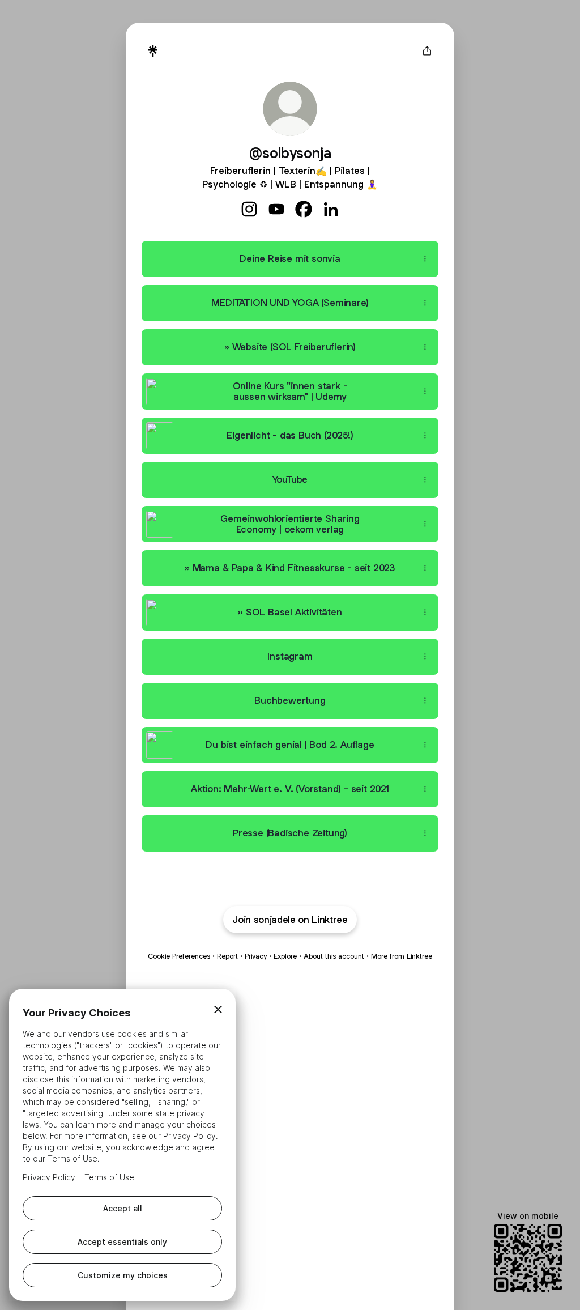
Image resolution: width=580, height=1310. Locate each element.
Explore (285, 956)
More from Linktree (401, 956)
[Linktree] (153, 51)
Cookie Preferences (179, 956)
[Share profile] (427, 51)
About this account (334, 956)
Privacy (256, 956)
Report (227, 956)
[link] (249, 209)
